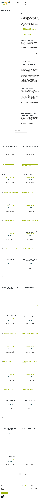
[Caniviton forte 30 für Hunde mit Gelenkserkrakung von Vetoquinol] (30, 309)
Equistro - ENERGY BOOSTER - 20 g (10, 456)
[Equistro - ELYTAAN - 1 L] (30, 394)
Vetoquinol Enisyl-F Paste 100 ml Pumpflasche (10, 203)
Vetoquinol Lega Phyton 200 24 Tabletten (30, 146)
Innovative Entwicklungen (27, 28)
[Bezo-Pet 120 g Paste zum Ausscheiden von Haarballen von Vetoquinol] (10, 168)
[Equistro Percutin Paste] (10, 253)
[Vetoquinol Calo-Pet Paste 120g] (10, 225)
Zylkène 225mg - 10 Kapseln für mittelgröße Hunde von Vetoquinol (30, 232)
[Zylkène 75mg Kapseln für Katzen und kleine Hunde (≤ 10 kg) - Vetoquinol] (30, 168)
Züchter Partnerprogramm (34, 489)
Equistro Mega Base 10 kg (10, 400)
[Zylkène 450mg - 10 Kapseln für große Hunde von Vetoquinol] (30, 253)
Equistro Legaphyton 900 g (30, 287)
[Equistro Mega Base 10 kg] (10, 394)
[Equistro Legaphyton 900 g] (30, 281)
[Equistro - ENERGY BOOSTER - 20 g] (10, 450)
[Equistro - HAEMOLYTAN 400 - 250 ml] (30, 366)
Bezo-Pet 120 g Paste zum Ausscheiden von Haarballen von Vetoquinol (10, 175)
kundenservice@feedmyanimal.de (26, 484)
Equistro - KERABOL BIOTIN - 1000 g (10, 315)
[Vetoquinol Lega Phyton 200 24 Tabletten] (30, 140)
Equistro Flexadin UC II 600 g (30, 456)
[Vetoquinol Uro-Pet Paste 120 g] (30, 197)
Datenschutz (2, 485)
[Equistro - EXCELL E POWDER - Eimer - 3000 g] (30, 338)
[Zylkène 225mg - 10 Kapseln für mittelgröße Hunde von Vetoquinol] (30, 225)
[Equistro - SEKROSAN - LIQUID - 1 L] (30, 422)
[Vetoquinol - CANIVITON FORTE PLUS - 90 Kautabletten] (10, 281)
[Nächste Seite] (24, 474)
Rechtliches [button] (3, 481)
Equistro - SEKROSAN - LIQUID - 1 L (29, 428)
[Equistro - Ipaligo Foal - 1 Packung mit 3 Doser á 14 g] (10, 338)
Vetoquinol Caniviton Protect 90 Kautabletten (10, 429)
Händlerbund (32, 484)
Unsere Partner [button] (14, 481)
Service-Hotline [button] (24, 481)
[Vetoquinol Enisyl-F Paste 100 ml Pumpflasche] (10, 197)
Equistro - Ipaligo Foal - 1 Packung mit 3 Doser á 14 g (10, 344)
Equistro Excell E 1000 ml (10, 372)
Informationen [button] (34, 481)
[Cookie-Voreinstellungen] (2, 496)
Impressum (2, 484)
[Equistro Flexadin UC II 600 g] (30, 450)
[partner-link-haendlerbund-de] (12, 484)
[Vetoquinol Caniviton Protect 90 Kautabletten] (10, 422)
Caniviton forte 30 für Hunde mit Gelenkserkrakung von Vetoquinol (29, 316)
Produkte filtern (21, 127)
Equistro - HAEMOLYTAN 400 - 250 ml (30, 372)
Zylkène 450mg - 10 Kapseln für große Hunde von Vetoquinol (30, 260)
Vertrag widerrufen (5, 492)
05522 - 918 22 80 (24, 482)
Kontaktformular (27, 485)
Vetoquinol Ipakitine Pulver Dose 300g (10, 146)
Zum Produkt (10, 159)
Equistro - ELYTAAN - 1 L (30, 400)
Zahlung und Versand (34, 488)
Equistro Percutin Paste (10, 259)
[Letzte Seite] (26, 474)
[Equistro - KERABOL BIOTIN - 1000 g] (10, 309)
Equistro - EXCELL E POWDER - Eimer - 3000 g (30, 344)
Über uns (32, 485)
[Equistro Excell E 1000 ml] (10, 366)
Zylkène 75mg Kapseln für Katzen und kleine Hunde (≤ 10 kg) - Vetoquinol (30, 175)
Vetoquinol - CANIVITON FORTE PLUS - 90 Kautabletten (10, 288)
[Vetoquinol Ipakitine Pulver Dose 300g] (10, 140)
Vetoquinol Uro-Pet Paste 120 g (30, 202)
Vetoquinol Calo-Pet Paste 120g (10, 231)
